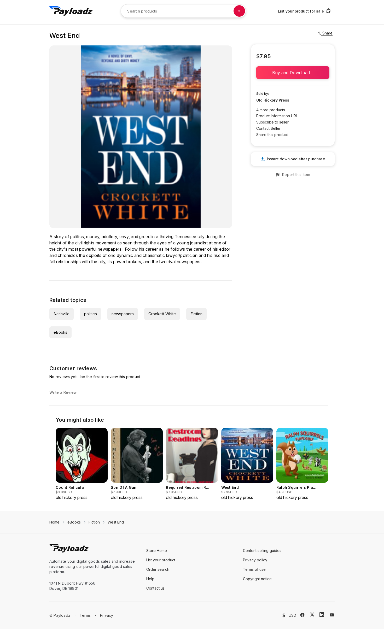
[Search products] (239, 11)
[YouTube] (332, 615)
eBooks (60, 332)
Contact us (155, 588)
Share (327, 33)
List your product (160, 560)
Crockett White (162, 313)
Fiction (196, 313)
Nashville (61, 313)
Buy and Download (292, 72)
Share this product (272, 134)
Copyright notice (257, 579)
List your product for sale (301, 11)
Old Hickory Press (272, 100)
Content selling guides (262, 550)
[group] (82, 464)
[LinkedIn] (321, 614)
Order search (157, 569)
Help (150, 579)
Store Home (156, 550)
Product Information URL (277, 116)
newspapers (123, 313)
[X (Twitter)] (312, 614)
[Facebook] (302, 615)
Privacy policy (255, 560)
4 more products (270, 110)
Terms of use (254, 569)
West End (116, 522)
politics (90, 313)
